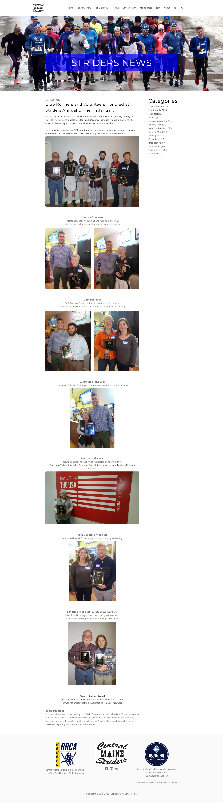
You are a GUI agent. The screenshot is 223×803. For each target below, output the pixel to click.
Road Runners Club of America (69, 773)
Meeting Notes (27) (157, 135)
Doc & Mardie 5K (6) (157, 110)
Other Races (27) (156, 139)
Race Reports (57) (156, 142)
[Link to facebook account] (106, 769)
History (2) (153, 117)
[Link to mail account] (116, 769)
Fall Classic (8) (155, 113)
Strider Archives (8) (157, 150)
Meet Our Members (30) (160, 128)
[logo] (38, 8)
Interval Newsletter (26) (159, 121)
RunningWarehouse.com (157, 775)
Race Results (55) (156, 146)
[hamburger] (47, 6)
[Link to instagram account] (111, 769)
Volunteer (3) (154, 153)
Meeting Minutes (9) (158, 131)
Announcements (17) (158, 106)
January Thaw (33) (157, 124)
